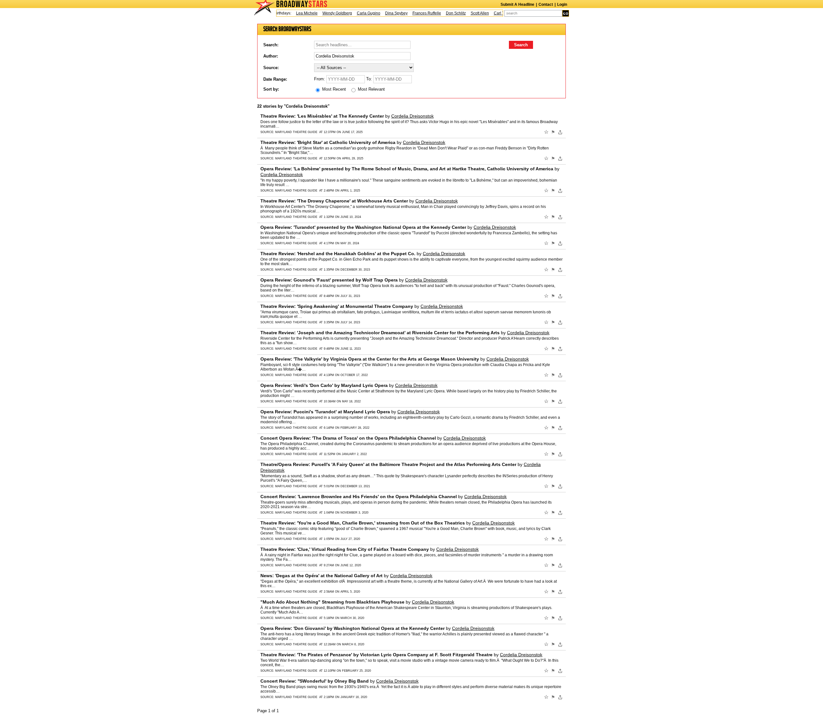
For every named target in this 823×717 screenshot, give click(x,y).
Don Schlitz (447, 13)
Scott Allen (470, 13)
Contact (545, 4)
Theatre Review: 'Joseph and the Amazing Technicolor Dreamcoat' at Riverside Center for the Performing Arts (380, 332)
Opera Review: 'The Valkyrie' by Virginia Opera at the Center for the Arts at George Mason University (369, 359)
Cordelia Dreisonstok (412, 116)
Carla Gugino (359, 13)
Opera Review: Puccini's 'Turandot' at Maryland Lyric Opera (325, 411)
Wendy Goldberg (328, 13)
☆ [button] (546, 132)
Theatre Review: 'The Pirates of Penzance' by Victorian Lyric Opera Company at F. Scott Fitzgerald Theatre (376, 654)
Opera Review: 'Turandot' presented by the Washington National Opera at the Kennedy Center (363, 227)
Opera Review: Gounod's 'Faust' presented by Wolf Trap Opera (329, 279)
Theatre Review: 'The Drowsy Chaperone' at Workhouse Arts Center (334, 200)
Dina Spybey (387, 13)
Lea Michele (297, 13)
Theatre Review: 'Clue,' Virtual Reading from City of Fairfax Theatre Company (344, 549)
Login (562, 4)
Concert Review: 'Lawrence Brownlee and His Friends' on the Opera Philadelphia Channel (358, 496)
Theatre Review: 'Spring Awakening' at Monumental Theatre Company (336, 306)
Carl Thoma (494, 13)
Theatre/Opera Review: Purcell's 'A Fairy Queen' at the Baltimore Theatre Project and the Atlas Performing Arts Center (388, 464)
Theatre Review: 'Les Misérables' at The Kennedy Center (322, 116)
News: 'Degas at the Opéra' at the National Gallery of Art (321, 575)
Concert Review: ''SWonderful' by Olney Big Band (314, 681)
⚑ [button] (553, 132)
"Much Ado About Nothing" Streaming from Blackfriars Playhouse (332, 602)
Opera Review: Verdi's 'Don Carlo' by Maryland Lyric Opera (324, 385)
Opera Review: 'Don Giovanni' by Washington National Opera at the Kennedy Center (352, 628)
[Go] (565, 13)
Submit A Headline (517, 4)
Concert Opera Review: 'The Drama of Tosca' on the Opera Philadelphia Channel (348, 438)
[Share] (560, 132)
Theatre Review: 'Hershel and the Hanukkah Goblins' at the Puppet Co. (337, 253)
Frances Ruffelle (417, 13)
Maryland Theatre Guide (296, 132)
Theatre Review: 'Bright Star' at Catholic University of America (327, 142)
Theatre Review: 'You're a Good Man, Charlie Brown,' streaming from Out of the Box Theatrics (362, 522)
